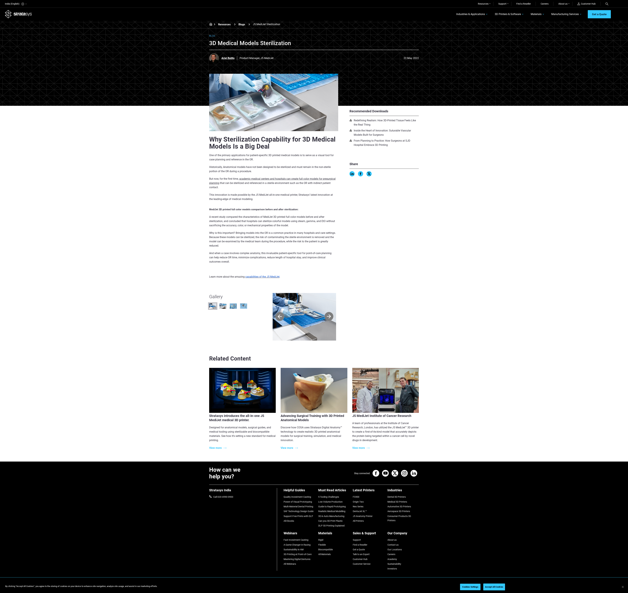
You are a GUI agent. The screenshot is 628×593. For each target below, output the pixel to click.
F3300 (356, 497)
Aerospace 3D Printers (398, 511)
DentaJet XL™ (360, 511)
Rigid (320, 540)
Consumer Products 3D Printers (399, 518)
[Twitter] (369, 173)
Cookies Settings (470, 587)
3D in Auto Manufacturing (331, 516)
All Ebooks (289, 521)
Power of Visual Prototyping (298, 501)
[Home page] (209, 24)
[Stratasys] (18, 14)
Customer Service (361, 564)
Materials (536, 14)
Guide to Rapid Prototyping (332, 506)
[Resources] (234, 24)
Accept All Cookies (494, 587)
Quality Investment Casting (297, 497)
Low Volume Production (330, 501)
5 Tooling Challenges (328, 497)
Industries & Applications (470, 14)
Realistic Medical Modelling (331, 511)
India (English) (12, 3)
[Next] (329, 317)
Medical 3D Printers (397, 501)
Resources (483, 3)
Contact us (393, 544)
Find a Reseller (523, 3)
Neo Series (358, 506)
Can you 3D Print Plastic (330, 521)
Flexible (322, 544)
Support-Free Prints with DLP (298, 516)
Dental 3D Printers (396, 497)
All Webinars (290, 564)
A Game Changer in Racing (297, 544)
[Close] (622, 587)
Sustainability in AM (294, 549)
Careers (545, 3)
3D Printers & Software (508, 14)
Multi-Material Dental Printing (298, 506)
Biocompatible (325, 549)
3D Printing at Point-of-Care (298, 554)
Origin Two (358, 501)
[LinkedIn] (352, 173)
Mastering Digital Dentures (297, 559)
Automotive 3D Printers (399, 506)
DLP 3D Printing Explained (331, 525)
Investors (392, 568)
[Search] (607, 4)
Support (502, 3)
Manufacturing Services (565, 14)
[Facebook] (360, 173)
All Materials (324, 554)
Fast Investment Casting (296, 540)
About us (562, 3)
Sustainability (394, 564)
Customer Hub (588, 3)
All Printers (358, 521)
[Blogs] (249, 24)
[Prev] (280, 317)
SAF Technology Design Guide (299, 511)
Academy (392, 559)
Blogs (241, 24)
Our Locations (394, 549)
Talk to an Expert (361, 554)
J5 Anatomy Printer (363, 516)
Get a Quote (359, 549)
